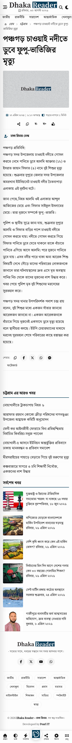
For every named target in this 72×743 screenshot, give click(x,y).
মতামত (58, 687)
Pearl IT (45, 724)
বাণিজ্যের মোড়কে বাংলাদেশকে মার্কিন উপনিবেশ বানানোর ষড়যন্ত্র (44, 520)
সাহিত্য (45, 695)
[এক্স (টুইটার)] (31, 661)
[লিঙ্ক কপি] (15, 357)
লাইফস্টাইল (12, 695)
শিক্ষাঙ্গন (30, 695)
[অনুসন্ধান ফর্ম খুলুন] (61, 7)
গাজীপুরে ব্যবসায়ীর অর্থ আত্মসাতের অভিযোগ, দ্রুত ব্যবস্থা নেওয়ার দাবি (46, 616)
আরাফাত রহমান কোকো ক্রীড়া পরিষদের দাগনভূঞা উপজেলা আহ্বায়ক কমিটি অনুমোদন (35, 417)
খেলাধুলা (14, 687)
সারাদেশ (34, 17)
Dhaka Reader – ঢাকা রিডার (31, 718)
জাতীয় (6, 17)
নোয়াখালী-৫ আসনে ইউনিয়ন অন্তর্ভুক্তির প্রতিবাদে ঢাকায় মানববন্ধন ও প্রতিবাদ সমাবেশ (34, 446)
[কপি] (27, 123)
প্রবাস (44, 687)
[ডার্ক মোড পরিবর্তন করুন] (67, 7)
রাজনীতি (19, 17)
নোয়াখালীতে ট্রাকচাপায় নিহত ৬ (23, 405)
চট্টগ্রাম (23, 24)
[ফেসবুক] (21, 661)
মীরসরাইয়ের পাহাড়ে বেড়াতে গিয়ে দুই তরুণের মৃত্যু (36, 457)
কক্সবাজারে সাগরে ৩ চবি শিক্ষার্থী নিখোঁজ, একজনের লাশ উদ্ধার (30, 469)
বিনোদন (30, 687)
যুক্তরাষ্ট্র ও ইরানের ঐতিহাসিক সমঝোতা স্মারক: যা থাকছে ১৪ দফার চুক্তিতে (47, 499)
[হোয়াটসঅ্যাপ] (51, 661)
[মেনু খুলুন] (5, 7)
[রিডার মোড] (53, 123)
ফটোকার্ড (12, 365)
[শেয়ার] (18, 123)
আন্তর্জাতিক (50, 17)
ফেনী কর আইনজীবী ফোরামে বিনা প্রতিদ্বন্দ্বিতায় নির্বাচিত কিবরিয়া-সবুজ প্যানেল (33, 431)
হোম (11, 24)
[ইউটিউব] (41, 661)
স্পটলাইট (61, 695)
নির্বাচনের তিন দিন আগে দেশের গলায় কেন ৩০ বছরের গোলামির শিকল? (47, 568)
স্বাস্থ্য (36, 704)
